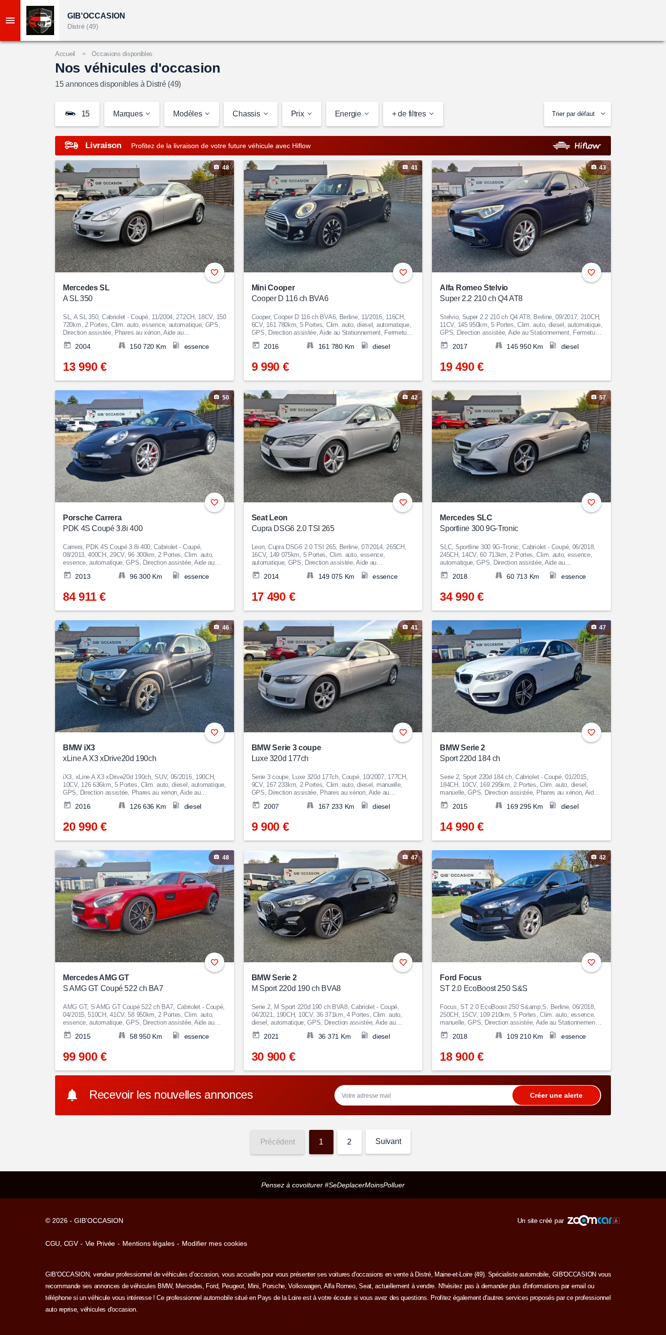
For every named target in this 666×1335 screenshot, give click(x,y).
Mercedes (189, 1286)
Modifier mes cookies (214, 1243)
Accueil (65, 53)
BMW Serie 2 (470, 753)
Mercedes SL (86, 293)
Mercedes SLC (479, 523)
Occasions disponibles (122, 53)
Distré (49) (82, 26)
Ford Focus (484, 982)
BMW (164, 1286)
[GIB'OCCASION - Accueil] (39, 20)
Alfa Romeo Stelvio (481, 293)
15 (84, 114)
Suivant (388, 1141)
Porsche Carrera (102, 523)
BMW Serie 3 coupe (286, 753)
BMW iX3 (109, 753)
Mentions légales (148, 1243)
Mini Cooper (290, 293)
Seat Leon (293, 523)
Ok (556, 1095)
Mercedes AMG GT (113, 982)
